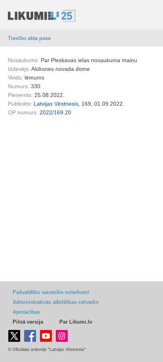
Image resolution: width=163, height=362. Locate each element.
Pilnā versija (28, 322)
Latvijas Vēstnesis (56, 103)
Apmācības (26, 312)
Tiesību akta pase (29, 38)
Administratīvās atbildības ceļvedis (56, 302)
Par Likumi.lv (75, 322)
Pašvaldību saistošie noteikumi (51, 292)
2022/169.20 (55, 112)
